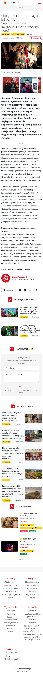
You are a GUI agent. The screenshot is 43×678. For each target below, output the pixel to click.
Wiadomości (10, 582)
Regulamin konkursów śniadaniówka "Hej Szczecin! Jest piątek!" (32, 637)
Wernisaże (11, 628)
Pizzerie (32, 591)
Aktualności (5, 34)
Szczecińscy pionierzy (11, 588)
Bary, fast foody (32, 594)
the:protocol (11, 656)
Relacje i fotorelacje (18, 34)
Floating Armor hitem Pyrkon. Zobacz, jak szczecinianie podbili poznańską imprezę (29, 310)
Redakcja (32, 623)
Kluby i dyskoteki (32, 582)
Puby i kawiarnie (32, 585)
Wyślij (21, 386)
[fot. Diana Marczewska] (21, 56)
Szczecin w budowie (11, 585)
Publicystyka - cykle (10, 594)
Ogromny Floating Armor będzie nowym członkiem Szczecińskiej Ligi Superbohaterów (30, 329)
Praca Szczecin (11, 653)
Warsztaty (11, 614)
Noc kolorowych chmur (28, 540)
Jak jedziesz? (11, 591)
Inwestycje (6, 480)
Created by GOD (21, 671)
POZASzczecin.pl (11, 659)
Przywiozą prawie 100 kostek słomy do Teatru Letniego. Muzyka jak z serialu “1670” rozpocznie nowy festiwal (12, 491)
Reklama (32, 619)
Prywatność (34, 391)
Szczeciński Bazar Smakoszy (28, 514)
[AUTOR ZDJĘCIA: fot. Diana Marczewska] (11, 85)
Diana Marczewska (20, 277)
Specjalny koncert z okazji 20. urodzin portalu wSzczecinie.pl (32, 628)
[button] (21, 55)
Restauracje (32, 588)
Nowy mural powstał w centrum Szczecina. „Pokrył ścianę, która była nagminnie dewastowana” (12, 453)
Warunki (21, 392)
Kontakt (32, 611)
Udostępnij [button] (36, 38)
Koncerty (11, 611)
